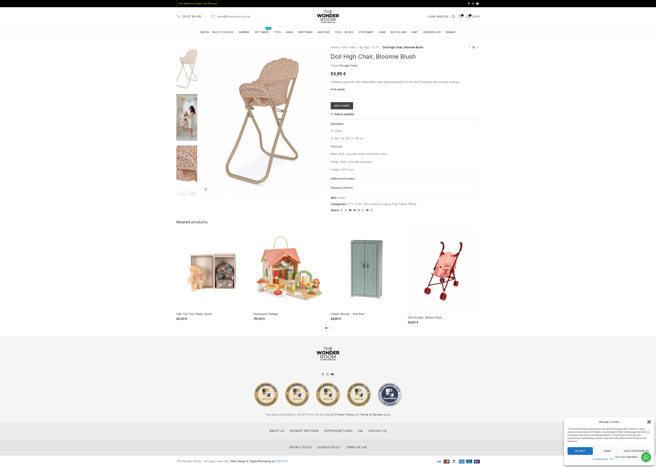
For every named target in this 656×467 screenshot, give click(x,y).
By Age (364, 47)
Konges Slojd (348, 65)
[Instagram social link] (473, 3)
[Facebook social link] (469, 3)
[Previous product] (470, 47)
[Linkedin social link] (359, 210)
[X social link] (346, 210)
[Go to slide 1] (326, 328)
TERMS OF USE (356, 447)
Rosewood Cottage (265, 314)
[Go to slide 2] (330, 328)
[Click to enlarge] (206, 189)
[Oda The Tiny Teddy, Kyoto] (212, 269)
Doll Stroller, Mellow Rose (425, 317)
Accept (580, 451)
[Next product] (478, 47)
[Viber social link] (372, 210)
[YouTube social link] (477, 3)
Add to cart (342, 105)
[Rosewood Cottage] (289, 269)
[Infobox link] (188, 16)
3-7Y (376, 47)
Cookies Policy (600, 459)
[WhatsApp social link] (363, 210)
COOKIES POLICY (329, 447)
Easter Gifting (407, 204)
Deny (607, 451)
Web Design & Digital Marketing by (259, 461)
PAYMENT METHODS (304, 431)
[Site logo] (328, 16)
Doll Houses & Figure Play (380, 204)
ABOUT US (276, 431)
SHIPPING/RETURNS (338, 431)
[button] (649, 422)
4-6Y (358, 204)
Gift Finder (349, 47)
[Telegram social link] (367, 210)
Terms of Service (371, 414)
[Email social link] (350, 210)
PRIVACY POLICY (300, 447)
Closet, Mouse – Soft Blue (347, 314)
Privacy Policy (344, 414)
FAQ (360, 431)
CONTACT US (377, 431)
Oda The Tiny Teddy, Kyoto (194, 314)
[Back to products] (474, 47)
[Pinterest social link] (354, 210)
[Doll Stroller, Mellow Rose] (444, 271)
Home (335, 47)
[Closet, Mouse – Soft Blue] (367, 269)
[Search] (453, 16)
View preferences (636, 451)
